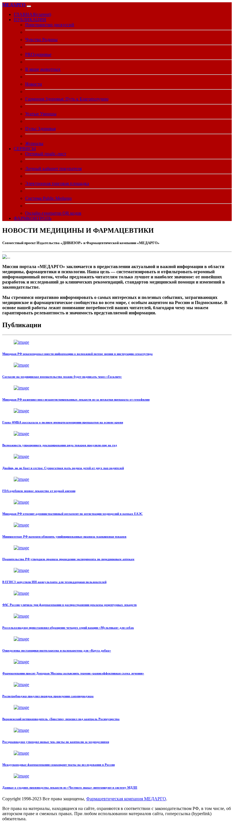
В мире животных (42, 69)
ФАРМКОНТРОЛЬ (32, 218)
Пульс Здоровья (40, 128)
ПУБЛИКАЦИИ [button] (30, 19)
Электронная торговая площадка (57, 183)
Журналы (34, 143)
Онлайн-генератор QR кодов (53, 213)
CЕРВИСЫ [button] (25, 148)
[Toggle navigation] (29, 6)
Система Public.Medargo (48, 198)
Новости (33, 84)
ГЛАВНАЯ (32, 14)
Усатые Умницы (41, 113)
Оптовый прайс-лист (45, 153)
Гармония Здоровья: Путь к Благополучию (66, 99)
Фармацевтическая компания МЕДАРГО (126, 798)
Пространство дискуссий (49, 24)
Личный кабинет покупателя (53, 168)
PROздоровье (38, 54)
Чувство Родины (41, 39)
